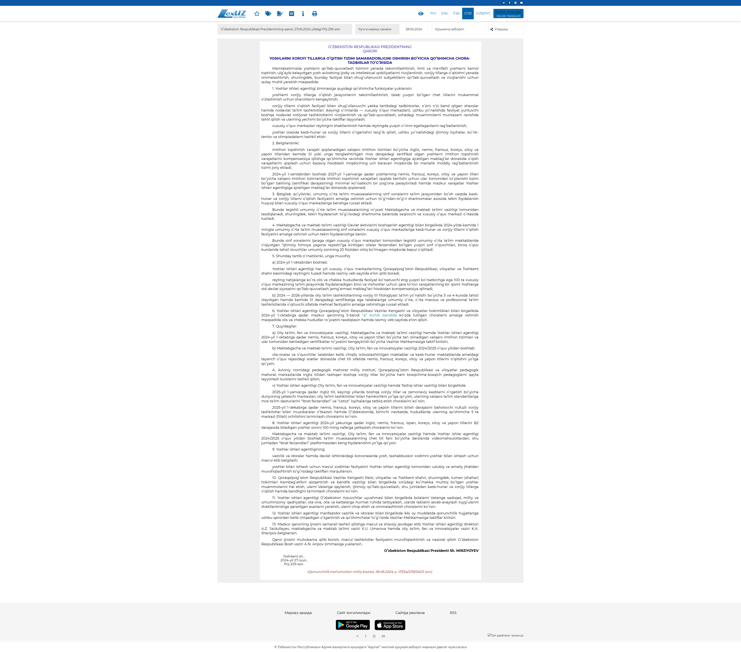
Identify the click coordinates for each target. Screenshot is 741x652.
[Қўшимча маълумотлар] (303, 13)
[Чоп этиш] (315, 13)
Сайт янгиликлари (353, 613)
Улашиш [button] (501, 29)
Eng (444, 13)
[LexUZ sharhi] (280, 13)
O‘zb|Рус (483, 13)
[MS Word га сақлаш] (291, 13)
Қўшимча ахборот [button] (449, 29)
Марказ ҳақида (298, 613)
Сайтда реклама (410, 613)
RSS (453, 613)
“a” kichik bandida (379, 315)
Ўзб (456, 13)
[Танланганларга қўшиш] (257, 13)
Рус (433, 13)
